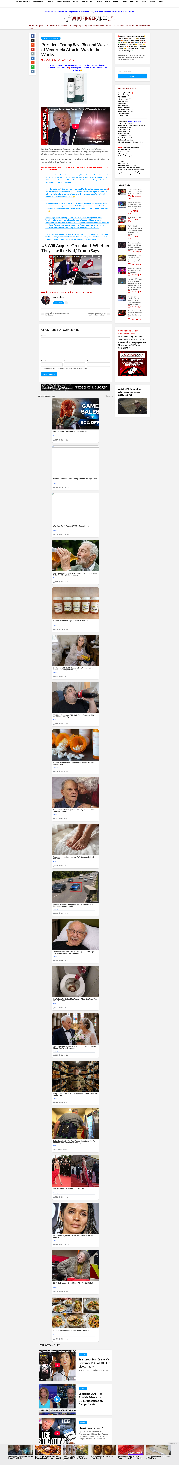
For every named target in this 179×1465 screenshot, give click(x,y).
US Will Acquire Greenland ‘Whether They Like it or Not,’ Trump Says (75, 248)
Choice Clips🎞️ (123, 38)
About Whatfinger (124, 150)
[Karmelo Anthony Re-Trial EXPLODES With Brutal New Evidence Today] (122, 313)
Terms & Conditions (124, 152)
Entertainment (87, 1)
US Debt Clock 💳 (138, 49)
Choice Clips (122, 103)
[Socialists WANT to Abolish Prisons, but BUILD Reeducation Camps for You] (57, 1399)
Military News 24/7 (124, 99)
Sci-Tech (152, 1)
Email (66, 360)
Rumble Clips (139, 36)
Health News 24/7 (124, 131)
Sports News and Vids (125, 111)
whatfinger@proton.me (128, 147)
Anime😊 (123, 49)
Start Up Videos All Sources (127, 138)
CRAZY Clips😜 (133, 38)
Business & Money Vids (126, 109)
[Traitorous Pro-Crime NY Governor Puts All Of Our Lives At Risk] (57, 1365)
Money (124, 1)
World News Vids (123, 105)
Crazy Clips (134, 1)
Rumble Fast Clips (63, 1)
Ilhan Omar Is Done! (91, 1428)
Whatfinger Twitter (124, 154)
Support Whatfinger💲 (125, 51)
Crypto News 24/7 (124, 129)
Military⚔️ (126, 40)
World (144, 1)
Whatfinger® (38, 1)
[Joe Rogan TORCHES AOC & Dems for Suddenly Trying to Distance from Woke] (122, 258)
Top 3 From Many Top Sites (127, 165)
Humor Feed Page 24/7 (125, 123)
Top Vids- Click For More (51, 38)
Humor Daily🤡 (134, 46)
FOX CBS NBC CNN (124, 97)
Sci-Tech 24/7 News (124, 127)
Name (43, 360)
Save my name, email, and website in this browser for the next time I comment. (66, 368)
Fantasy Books (123, 116)
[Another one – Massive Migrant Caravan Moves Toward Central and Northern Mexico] (122, 298)
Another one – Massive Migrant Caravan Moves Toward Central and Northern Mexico (134, 300)
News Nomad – (129, 121)
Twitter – (131, 44)
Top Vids (82, 1354)
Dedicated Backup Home (126, 156)
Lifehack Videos (123, 114)
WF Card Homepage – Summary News (130, 142)
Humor (115, 1)
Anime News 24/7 (123, 134)
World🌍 (135, 42)
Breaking (50, 1)
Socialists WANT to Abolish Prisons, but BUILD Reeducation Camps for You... (91, 1399)
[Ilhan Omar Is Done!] (57, 1434)
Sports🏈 (129, 42)
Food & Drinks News (124, 136)
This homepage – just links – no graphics (131, 125)
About (161, 1)
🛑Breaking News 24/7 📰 (126, 36)
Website (89, 360)
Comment (44, 335)
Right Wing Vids (123, 163)
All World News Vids (124, 107)
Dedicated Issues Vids (125, 140)
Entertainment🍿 (135, 40)
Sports (107, 1)
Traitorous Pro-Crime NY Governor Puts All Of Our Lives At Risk (94, 1363)
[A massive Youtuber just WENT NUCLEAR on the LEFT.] (122, 270)
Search (132, 76)
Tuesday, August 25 (23, 1)
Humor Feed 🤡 (123, 46)
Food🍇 (129, 49)
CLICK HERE (49, 26)
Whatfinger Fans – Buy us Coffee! (129, 168)
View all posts (58, 303)
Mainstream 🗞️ (123, 44)
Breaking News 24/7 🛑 (125, 93)
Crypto (122, 42)
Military (99, 1)
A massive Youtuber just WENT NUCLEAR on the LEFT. (135, 270)
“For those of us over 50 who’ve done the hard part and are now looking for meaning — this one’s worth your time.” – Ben (132, 172)
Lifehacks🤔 (141, 44)
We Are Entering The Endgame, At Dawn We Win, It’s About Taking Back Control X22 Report (135, 230)
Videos (75, 1)
